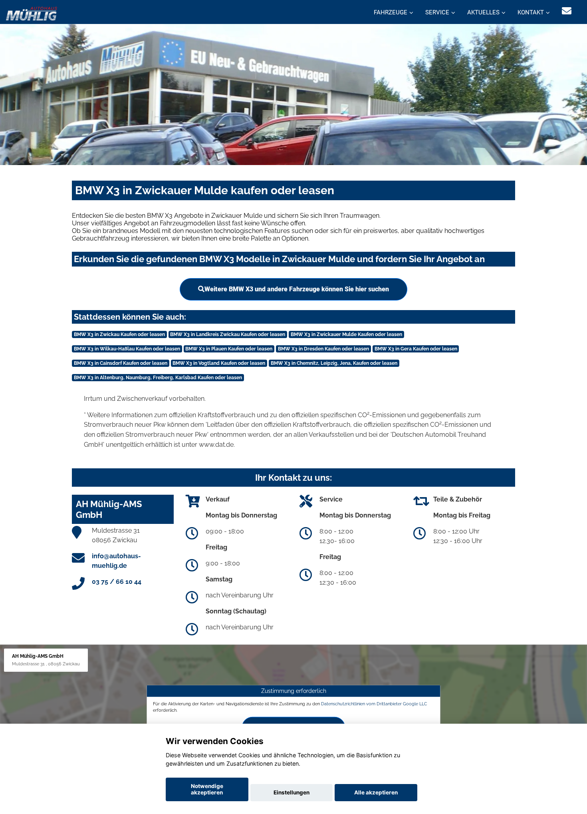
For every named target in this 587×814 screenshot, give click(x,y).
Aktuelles (483, 12)
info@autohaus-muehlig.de (116, 560)
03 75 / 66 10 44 (116, 581)
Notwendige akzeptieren (207, 789)
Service (437, 12)
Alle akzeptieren (376, 792)
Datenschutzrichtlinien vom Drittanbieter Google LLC (374, 704)
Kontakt (531, 12)
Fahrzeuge (390, 12)
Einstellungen (291, 792)
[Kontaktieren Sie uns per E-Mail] (566, 11)
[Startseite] (31, 13)
